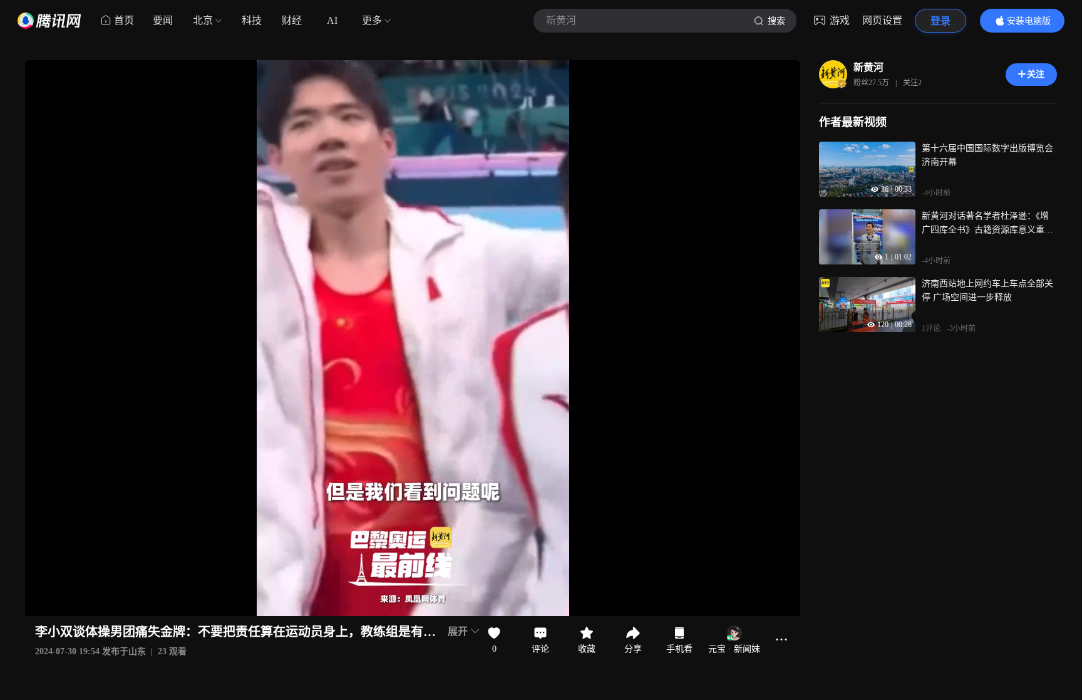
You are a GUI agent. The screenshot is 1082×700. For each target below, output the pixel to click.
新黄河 (868, 67)
